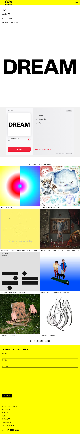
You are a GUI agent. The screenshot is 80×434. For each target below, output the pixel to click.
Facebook (6, 422)
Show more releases (40, 341)
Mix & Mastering (9, 406)
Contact (6, 412)
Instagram (7, 419)
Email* (4, 360)
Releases (6, 409)
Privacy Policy (9, 425)
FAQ (3, 416)
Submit (7, 396)
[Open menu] (76, 2)
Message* (6, 366)
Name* (4, 354)
